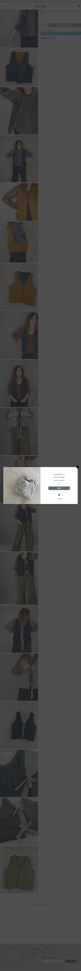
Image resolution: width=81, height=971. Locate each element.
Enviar (59, 488)
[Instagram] (59, 494)
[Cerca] (77, 467)
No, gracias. (60, 498)
